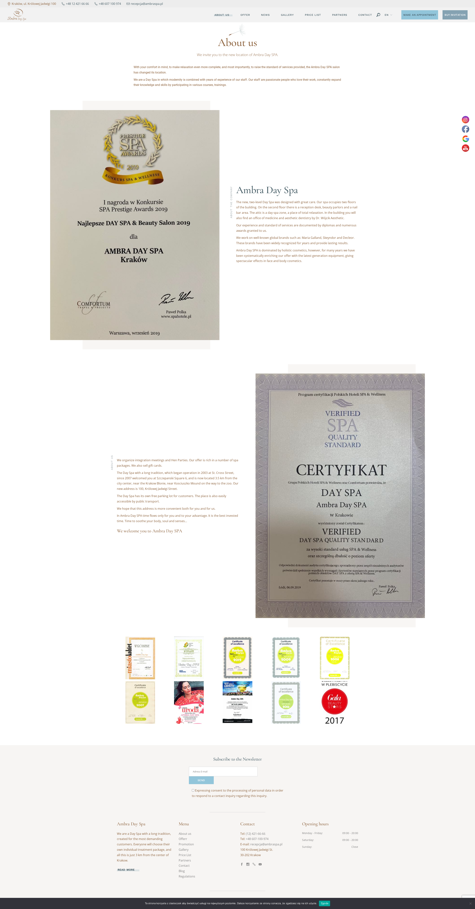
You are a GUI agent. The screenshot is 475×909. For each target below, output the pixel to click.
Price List (185, 855)
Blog (182, 871)
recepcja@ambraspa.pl (266, 844)
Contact (184, 866)
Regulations (187, 876)
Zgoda (324, 903)
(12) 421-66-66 (255, 834)
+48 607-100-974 (257, 839)
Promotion (186, 844)
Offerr (183, 839)
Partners (185, 860)
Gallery (184, 850)
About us (185, 834)
